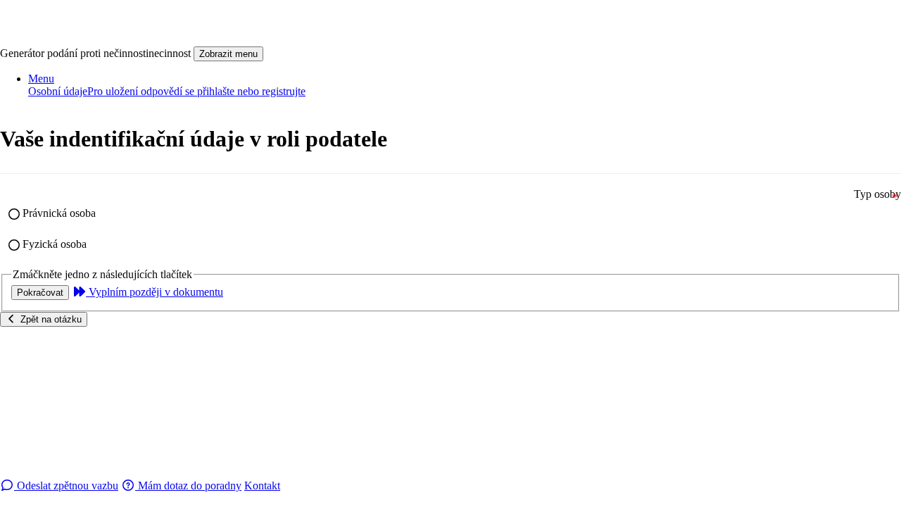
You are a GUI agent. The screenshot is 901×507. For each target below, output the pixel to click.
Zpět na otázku (50, 319)
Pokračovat (40, 292)
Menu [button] (41, 78)
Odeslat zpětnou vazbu (66, 486)
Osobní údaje (57, 91)
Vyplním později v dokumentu (154, 292)
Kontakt (262, 486)
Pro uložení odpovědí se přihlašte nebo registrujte (196, 91)
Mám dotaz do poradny (188, 486)
